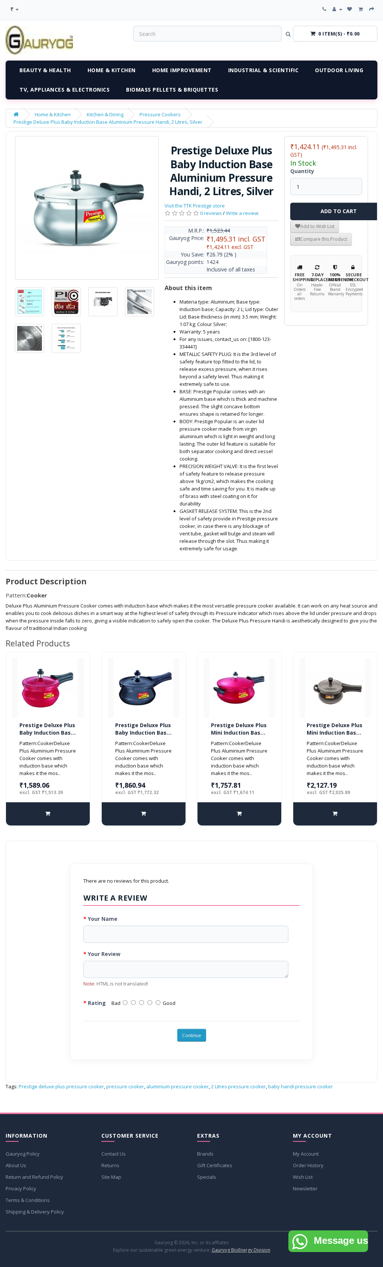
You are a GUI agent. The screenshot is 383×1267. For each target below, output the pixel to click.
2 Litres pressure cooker (238, 1086)
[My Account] (337, 9)
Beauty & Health (45, 70)
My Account (306, 1153)
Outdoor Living (339, 70)
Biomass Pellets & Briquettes (172, 89)
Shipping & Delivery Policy (35, 1211)
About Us (16, 1165)
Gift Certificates (214, 1165)
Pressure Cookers (160, 114)
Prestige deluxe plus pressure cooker (61, 1086)
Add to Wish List (317, 226)
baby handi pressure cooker (300, 1086)
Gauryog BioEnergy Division (241, 1250)
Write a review (242, 213)
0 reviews (211, 213)
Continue (191, 1035)
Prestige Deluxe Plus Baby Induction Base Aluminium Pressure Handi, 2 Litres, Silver (107, 122)
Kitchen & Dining (105, 114)
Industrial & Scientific (263, 70)
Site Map (111, 1177)
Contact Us (113, 1153)
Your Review (104, 953)
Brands (205, 1153)
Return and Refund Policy (34, 1177)
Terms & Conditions (28, 1200)
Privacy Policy (21, 1188)
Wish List (303, 1177)
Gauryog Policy (23, 1153)
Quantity (302, 171)
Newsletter (305, 1188)
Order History (308, 1165)
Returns (110, 1165)
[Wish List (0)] (350, 9)
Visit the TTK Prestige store (195, 205)
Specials (206, 1177)
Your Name (102, 918)
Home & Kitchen (112, 70)
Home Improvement (182, 70)
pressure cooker (125, 1086)
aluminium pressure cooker (177, 1086)
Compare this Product (323, 239)
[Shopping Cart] (361, 9)
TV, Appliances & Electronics (64, 89)
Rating (97, 1002)
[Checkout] (372, 9)
